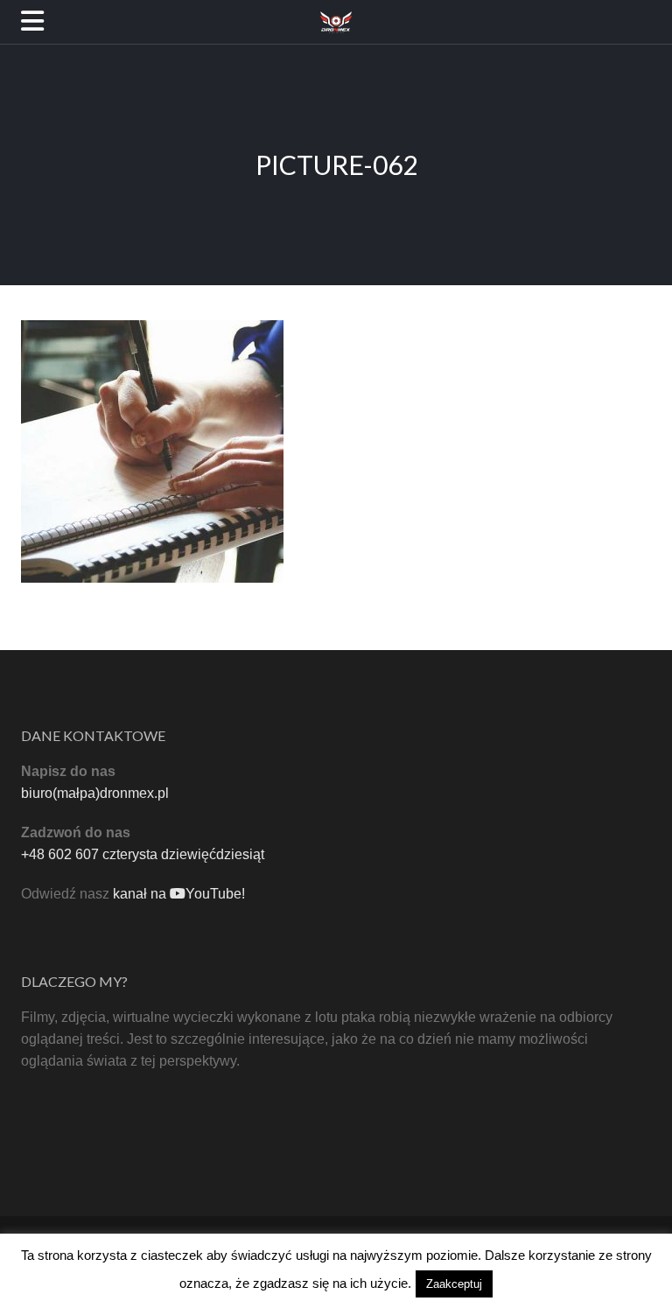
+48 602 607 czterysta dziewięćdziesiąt (142, 854)
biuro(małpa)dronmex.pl (95, 793)
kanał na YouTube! (179, 893)
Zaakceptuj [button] (454, 1284)
